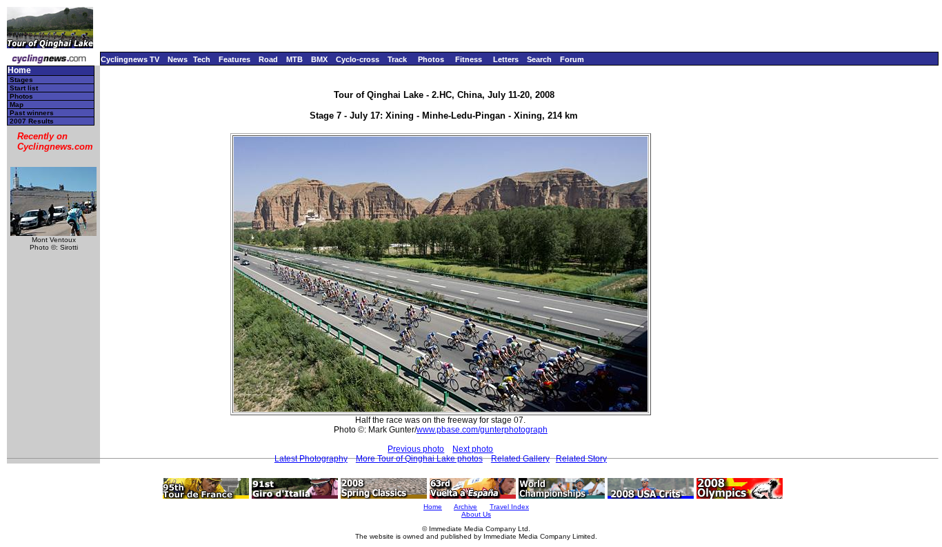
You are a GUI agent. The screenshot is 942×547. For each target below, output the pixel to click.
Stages (21, 79)
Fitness (468, 59)
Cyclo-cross (357, 59)
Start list (24, 88)
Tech (201, 59)
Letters (506, 59)
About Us (476, 514)
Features (234, 59)
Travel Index (509, 506)
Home (19, 70)
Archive (465, 506)
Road (268, 59)
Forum (572, 59)
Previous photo (416, 449)
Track (397, 59)
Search (539, 59)
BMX (319, 59)
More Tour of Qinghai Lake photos (419, 459)
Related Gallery (520, 459)
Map (16, 104)
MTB (294, 59)
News (178, 59)
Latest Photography (311, 459)
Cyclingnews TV (130, 59)
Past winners (32, 113)
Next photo (472, 449)
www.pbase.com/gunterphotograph (482, 430)
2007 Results (32, 121)
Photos (431, 59)
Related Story (581, 459)
